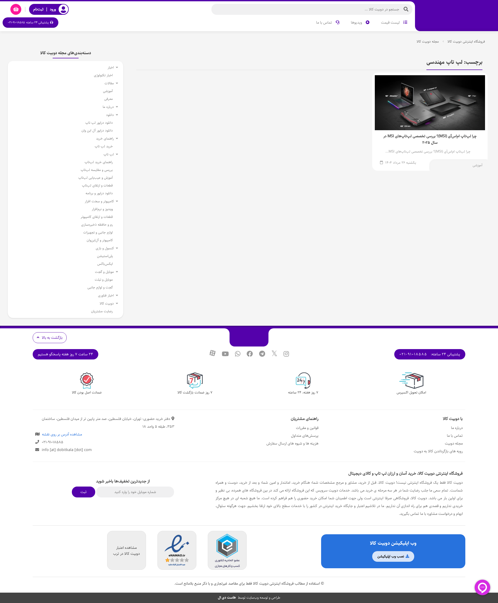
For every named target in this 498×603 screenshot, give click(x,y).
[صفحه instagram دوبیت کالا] (286, 354)
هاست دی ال (227, 597)
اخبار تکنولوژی (103, 75)
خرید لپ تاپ (104, 146)
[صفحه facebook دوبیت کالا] (250, 354)
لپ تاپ (108, 154)
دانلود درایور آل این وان (97, 130)
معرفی (108, 99)
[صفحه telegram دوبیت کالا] (262, 354)
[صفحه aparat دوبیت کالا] (212, 354)
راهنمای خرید (105, 138)
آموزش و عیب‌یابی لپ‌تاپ (95, 178)
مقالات (109, 83)
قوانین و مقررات (307, 428)
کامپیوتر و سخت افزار (99, 201)
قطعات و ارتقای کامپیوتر (97, 217)
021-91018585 (413, 354)
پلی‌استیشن (105, 256)
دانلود (110, 115)
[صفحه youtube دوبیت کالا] (225, 354)
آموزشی (477, 165)
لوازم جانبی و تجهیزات (98, 232)
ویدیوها (357, 22)
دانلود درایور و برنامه (99, 193)
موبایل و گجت (104, 272)
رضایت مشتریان (102, 311)
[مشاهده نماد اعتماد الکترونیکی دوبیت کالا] (176, 550)
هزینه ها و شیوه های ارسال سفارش (292, 443)
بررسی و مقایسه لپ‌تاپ (97, 170)
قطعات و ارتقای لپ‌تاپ (97, 185)
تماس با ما (324, 22)
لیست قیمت (391, 22)
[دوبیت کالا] (456, 16)
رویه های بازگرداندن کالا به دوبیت (438, 451)
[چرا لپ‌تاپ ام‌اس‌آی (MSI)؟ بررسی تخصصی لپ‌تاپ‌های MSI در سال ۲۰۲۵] (430, 122)
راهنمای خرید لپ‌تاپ (99, 162)
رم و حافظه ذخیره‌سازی (97, 224)
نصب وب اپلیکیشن (391, 556)
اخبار (111, 67)
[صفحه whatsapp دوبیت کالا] (237, 354)
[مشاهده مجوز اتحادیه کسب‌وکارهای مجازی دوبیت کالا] (227, 550)
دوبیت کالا (107, 303)
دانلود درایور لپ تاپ (99, 123)
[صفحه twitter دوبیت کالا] (274, 354)
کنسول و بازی (105, 248)
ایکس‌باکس (105, 264)
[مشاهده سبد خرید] (15, 9)
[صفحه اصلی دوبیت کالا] (249, 337)
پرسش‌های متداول (305, 436)
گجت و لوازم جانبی (100, 287)
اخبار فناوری (106, 295)
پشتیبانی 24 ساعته (28, 22)
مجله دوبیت (454, 443)
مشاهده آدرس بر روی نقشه (62, 434)
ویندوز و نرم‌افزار (102, 209)
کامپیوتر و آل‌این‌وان (100, 240)
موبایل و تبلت (104, 279)
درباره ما (108, 107)
